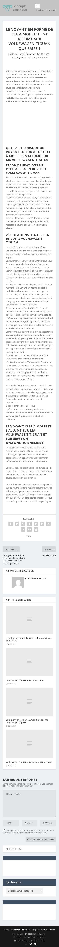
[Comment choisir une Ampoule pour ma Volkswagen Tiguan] (29, 702)
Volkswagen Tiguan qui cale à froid (25, 680)
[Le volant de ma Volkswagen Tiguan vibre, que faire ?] (29, 620)
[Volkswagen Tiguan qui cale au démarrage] (29, 744)
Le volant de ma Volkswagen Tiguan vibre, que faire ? (28, 639)
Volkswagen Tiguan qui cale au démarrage (29, 762)
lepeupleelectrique (26, 54)
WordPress (49, 929)
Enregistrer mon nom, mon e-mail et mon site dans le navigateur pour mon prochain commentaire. (28, 831)
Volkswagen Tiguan (21, 57)
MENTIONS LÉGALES (35, 934)
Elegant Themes (22, 929)
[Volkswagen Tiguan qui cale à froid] (29, 662)
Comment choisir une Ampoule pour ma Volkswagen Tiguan (27, 721)
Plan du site (17, 934)
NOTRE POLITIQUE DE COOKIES (29, 940)
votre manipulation (40, 375)
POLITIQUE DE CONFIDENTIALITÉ (29, 937)
